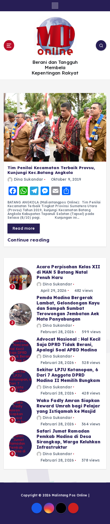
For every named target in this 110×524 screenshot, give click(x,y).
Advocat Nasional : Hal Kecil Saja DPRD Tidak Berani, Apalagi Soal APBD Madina (68, 344)
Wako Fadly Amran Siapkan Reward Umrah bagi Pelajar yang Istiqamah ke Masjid (68, 406)
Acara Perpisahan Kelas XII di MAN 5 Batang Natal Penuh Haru (68, 272)
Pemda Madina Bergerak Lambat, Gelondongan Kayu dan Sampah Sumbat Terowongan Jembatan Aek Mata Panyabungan (68, 308)
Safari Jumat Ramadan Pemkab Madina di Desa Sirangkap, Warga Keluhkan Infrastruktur (68, 439)
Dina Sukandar (28, 179)
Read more (24, 228)
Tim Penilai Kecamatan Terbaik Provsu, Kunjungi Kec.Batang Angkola (51, 170)
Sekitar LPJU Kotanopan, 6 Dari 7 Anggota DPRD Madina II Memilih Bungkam (68, 375)
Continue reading (29, 240)
